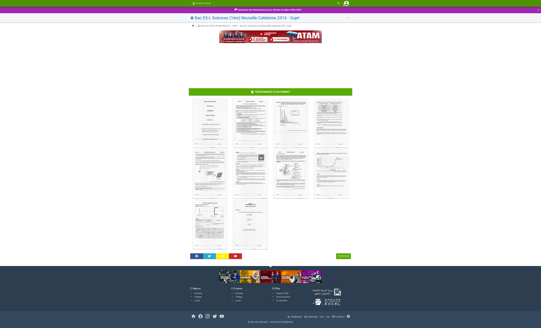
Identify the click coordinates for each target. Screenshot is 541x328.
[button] (346, 3)
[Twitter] (209, 256)
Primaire (198, 293)
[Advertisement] (270, 65)
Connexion (296, 317)
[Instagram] (222, 256)
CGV (328, 317)
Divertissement (283, 297)
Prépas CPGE (282, 293)
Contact (340, 317)
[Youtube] (235, 256)
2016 (234, 26)
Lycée (197, 300)
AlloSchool (261, 322)
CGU (322, 317)
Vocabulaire (281, 300)
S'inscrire (312, 317)
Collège (198, 297)
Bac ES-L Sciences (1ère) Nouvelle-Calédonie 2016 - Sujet (266, 26)
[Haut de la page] (348, 317)
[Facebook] (196, 256)
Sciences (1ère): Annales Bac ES (215, 26)
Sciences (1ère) (203, 3)
